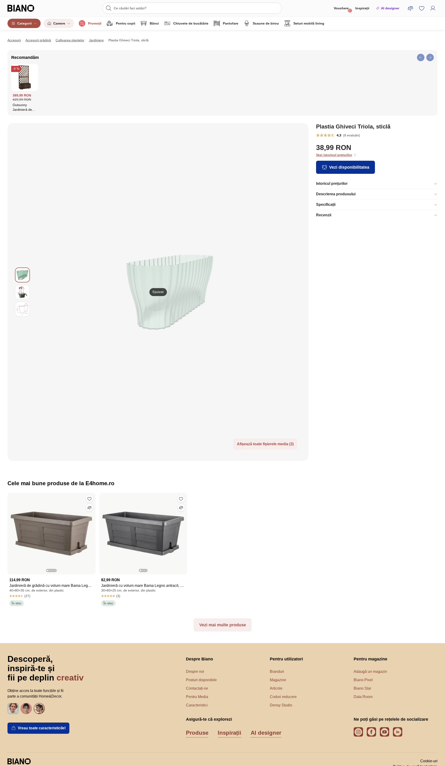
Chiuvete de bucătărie (190, 23)
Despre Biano (199, 659)
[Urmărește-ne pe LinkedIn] (397, 732)
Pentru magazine (370, 659)
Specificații (325, 205)
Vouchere (343, 9)
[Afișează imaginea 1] (22, 274)
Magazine (278, 680)
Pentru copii (125, 23)
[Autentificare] (433, 8)
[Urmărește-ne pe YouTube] (384, 732)
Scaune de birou (266, 23)
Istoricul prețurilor (332, 183)
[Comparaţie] (89, 507)
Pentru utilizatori (286, 659)
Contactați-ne (197, 688)
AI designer (390, 8)
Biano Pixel (363, 680)
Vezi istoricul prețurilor (334, 155)
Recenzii (323, 215)
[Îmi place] (89, 498)
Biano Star (362, 688)
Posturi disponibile (201, 680)
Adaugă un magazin (370, 671)
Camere (59, 23)
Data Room (363, 697)
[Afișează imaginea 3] (22, 309)
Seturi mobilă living (308, 23)
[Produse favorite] (421, 8)
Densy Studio (281, 705)
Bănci (154, 23)
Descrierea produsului (336, 194)
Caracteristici (197, 705)
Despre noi (195, 671)
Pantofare (230, 23)
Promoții (94, 23)
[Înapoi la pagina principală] (30, 8)
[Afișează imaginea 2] (22, 292)
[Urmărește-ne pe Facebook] (371, 732)
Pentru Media (197, 697)
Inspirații (362, 8)
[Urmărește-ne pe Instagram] (358, 732)
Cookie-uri (429, 761)
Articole (276, 688)
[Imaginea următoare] (88, 532)
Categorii (24, 23)
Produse (197, 733)
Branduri (277, 671)
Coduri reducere (283, 697)
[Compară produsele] (410, 8)
